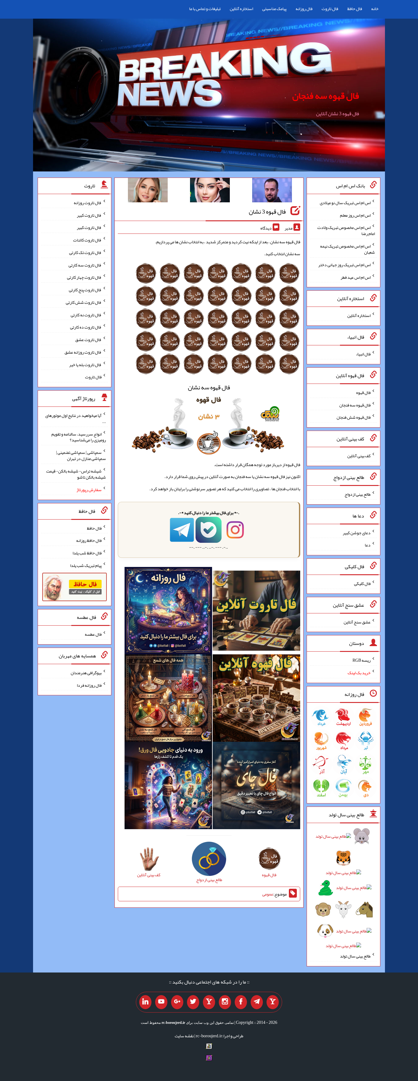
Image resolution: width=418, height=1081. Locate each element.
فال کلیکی (362, 583)
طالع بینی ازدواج (358, 494)
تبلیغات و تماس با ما (205, 8)
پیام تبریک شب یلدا (86, 565)
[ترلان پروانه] (210, 191)
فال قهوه (363, 392)
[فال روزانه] (168, 612)
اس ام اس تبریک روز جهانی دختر (344, 264)
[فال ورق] (168, 786)
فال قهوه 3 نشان (267, 211)
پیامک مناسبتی (274, 8)
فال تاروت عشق (88, 339)
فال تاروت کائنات (87, 240)
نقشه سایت (184, 1035)
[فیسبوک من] (241, 1002)
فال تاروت (330, 8)
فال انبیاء (363, 354)
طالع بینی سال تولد (355, 956)
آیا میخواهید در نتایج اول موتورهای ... (75, 418)
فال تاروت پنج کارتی (85, 289)
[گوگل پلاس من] (177, 1002)
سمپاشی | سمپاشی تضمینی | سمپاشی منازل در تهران (81, 455)
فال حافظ (354, 8)
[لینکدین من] (145, 1002)
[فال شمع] (168, 699)
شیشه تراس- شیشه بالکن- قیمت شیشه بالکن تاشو (76, 474)
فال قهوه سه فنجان (325, 95)
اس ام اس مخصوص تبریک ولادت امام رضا (346, 230)
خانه (375, 8)
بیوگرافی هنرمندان (86, 672)
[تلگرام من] (257, 1002)
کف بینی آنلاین (359, 455)
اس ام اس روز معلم (355, 215)
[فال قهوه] (256, 699)
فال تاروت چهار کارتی (84, 277)
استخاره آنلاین (241, 8)
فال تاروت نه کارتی (86, 314)
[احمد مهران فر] (272, 191)
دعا (368, 545)
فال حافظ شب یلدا (87, 553)
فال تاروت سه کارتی (85, 264)
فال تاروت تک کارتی (85, 252)
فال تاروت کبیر (89, 215)
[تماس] (209, 1002)
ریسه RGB (362, 660)
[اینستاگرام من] (225, 1002)
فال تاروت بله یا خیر (85, 364)
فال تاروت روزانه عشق (83, 352)
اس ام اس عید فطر (356, 277)
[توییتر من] (193, 1002)
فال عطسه (93, 634)
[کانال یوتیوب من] (161, 1002)
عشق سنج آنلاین (357, 621)
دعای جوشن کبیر (357, 532)
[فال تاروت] (256, 612)
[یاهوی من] (273, 1002)
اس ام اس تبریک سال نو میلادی (345, 202)
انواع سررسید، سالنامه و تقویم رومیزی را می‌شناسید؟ (78, 436)
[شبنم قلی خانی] (148, 191)
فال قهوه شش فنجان (354, 417)
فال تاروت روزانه (88, 202)
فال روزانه (304, 8)
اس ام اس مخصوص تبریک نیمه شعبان (347, 249)
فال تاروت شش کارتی (84, 302)
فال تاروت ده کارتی (86, 327)
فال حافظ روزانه (89, 540)
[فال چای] (256, 786)
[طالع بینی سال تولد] (343, 893)
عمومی (267, 894)
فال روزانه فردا (89, 685)
